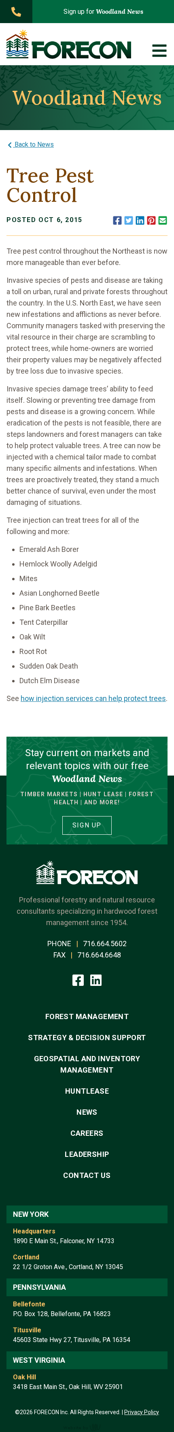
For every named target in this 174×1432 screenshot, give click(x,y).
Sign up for (103, 11)
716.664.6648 (99, 955)
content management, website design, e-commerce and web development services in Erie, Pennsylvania (87, 1427)
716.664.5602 (105, 943)
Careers (86, 1133)
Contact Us (87, 1175)
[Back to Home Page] (68, 44)
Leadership (87, 1154)
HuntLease (87, 1091)
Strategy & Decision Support (87, 1037)
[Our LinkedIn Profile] (95, 979)
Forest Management (87, 1016)
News (87, 1112)
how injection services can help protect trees (93, 698)
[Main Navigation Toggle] (159, 50)
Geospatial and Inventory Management (87, 1064)
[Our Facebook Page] (79, 979)
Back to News (33, 144)
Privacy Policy (141, 1412)
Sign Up (87, 825)
